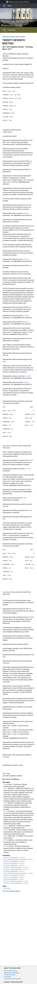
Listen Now (6, 888)
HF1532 (6, 846)
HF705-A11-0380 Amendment (12, 867)
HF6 (4, 784)
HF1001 (6, 826)
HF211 (5, 788)
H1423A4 (26, 213)
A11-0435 (28, 376)
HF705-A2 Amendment (10, 863)
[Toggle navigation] (4, 6)
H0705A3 (26, 322)
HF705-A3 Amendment (10, 865)
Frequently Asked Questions (12, 979)
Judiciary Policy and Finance (13, 37)
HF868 (5, 836)
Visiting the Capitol (9, 974)
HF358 (5, 803)
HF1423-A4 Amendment (11, 857)
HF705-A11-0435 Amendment (12, 869)
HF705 (5, 811)
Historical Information (10, 970)
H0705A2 (26, 382)
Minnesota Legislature (19, 1)
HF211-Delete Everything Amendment (15, 859)
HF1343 (6, 840)
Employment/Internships (11, 972)
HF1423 (6, 830)
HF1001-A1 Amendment (11, 861)
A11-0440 (28, 468)
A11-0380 (26, 315)
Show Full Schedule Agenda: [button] (12, 891)
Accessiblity (7, 977)
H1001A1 (26, 259)
